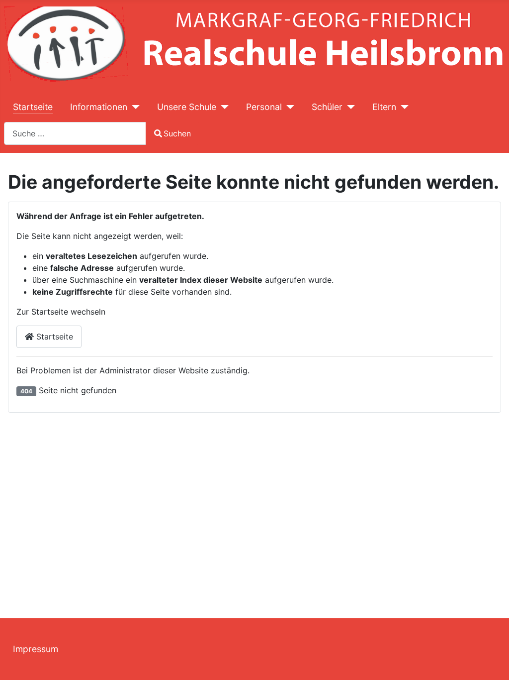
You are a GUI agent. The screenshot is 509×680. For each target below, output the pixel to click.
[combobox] (75, 133)
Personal (264, 107)
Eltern (384, 107)
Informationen (98, 107)
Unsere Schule (186, 107)
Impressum (35, 649)
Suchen (177, 133)
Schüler (327, 107)
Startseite (33, 107)
